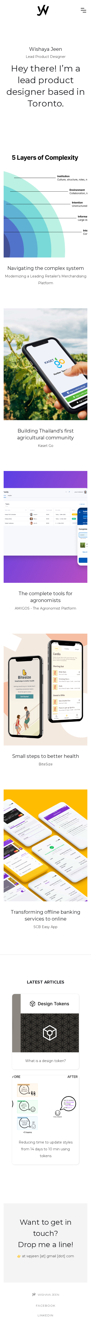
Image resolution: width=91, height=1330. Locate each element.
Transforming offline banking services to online (45, 915)
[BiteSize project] (45, 689)
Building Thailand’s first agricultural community (45, 434)
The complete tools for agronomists (45, 597)
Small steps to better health (45, 756)
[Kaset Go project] (45, 364)
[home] (43, 10)
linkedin (45, 1315)
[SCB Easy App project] (45, 845)
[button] (83, 10)
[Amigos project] (45, 201)
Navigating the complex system (45, 268)
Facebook (45, 1305)
